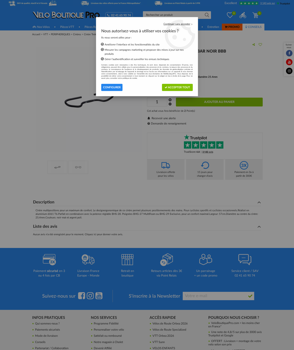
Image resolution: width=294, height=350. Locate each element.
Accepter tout (178, 87)
